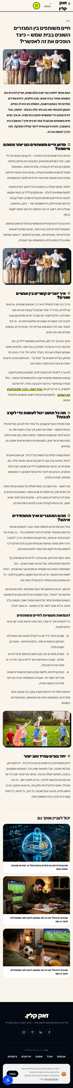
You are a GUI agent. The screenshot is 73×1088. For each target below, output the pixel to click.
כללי (68, 21)
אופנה (39, 1056)
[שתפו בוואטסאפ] (32, 1032)
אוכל (50, 1056)
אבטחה (61, 1056)
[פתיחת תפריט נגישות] (8, 1080)
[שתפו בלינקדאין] (40, 1032)
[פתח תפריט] (36, 5)
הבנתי (12, 1073)
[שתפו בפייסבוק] (49, 1032)
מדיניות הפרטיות (51, 1079)
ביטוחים (12, 1056)
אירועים (26, 1056)
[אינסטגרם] (23, 1032)
